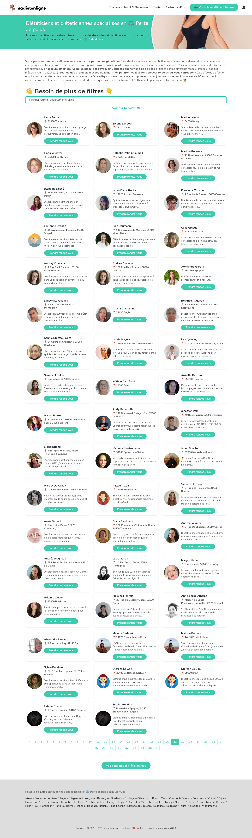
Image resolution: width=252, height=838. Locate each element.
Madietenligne (111, 828)
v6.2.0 (173, 828)
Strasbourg (134, 806)
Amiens (52, 798)
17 (144, 742)
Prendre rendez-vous (61, 141)
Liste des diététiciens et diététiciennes (103, 35)
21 (175, 742)
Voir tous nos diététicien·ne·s (126, 766)
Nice (201, 802)
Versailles (194, 806)
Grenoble (66, 802)
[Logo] (28, 7)
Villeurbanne (209, 806)
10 (90, 742)
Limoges (112, 802)
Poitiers (59, 806)
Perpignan (46, 806)
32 (127, 748)
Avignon (90, 798)
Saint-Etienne (117, 806)
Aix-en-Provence (35, 798)
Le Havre (79, 802)
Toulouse (158, 806)
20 (167, 742)
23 (190, 742)
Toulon (147, 806)
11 (98, 742)
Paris (28, 806)
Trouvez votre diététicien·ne (128, 7)
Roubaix (92, 806)
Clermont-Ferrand (179, 798)
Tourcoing (171, 806)
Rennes (80, 806)
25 (206, 742)
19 (159, 742)
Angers (63, 798)
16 (136, 742)
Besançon (103, 798)
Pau (35, 806)
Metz (144, 802)
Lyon (122, 802)
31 (119, 748)
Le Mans (92, 802)
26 (213, 742)
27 (221, 742)
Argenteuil (76, 798)
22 (182, 742)
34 (142, 748)
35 (150, 748)
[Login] (243, 7)
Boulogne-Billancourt (137, 798)
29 (104, 748)
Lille (102, 802)
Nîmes (210, 802)
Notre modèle (175, 7)
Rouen (103, 806)
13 (113, 742)
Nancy (168, 802)
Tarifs (157, 7)
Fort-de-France (49, 802)
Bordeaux (116, 798)
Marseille (133, 802)
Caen (164, 798)
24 (198, 742)
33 (134, 748)
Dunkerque (31, 802)
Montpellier (156, 802)
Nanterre (180, 802)
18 (152, 742)
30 (111, 748)
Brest (155, 798)
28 (96, 748)
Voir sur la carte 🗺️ (126, 108)
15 (128, 742)
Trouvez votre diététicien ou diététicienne (50, 35)
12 (105, 742)
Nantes (192, 802)
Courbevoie (199, 798)
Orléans (220, 802)
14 (121, 742)
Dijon (221, 798)
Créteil (212, 798)
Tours (182, 806)
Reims (70, 806)
